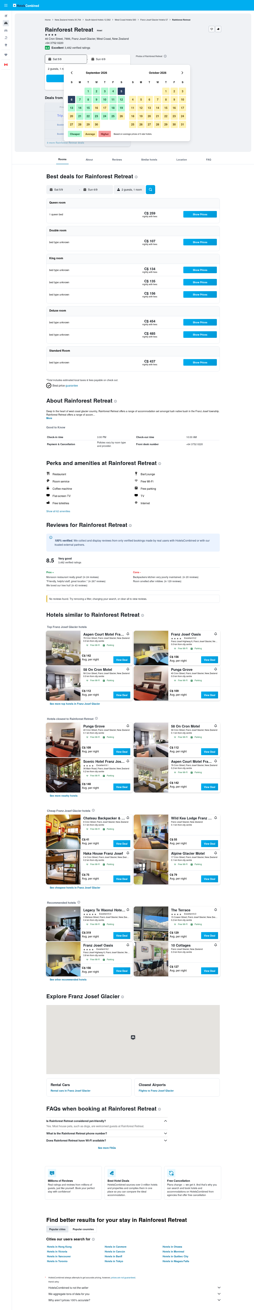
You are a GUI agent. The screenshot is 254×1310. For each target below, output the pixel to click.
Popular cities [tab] (57, 1229)
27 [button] (71, 124)
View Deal (122, 659)
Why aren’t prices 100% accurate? (69, 1300)
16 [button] (96, 108)
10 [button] (104, 99)
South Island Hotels (94, 19)
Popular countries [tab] (83, 1229)
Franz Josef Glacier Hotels (152, 19)
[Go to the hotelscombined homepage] (25, 5)
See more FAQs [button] (107, 1147)
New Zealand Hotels (64, 19)
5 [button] (121, 91)
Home (48, 19)
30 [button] (96, 124)
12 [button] (121, 99)
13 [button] (71, 108)
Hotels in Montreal (173, 1251)
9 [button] (96, 99)
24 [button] (104, 116)
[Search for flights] (5, 15)
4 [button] (113, 91)
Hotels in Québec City (175, 1256)
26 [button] (121, 116)
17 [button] (104, 108)
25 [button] (113, 116)
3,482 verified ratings (77, 48)
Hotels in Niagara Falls (176, 1261)
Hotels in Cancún (115, 1251)
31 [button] (182, 124)
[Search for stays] (5, 23)
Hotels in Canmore (115, 1246)
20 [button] (71, 116)
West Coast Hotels (123, 19)
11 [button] (113, 99)
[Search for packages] (5, 37)
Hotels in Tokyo (114, 1261)
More (49, 418)
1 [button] (88, 91)
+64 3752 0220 (54, 43)
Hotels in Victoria (57, 1251)
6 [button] (71, 99)
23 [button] (96, 116)
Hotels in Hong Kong (59, 1246)
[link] (75, 703)
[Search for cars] (5, 30)
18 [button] (113, 108)
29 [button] (88, 124)
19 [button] (121, 108)
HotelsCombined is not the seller (68, 1288)
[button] (6, 5)
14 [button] (79, 108)
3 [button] (105, 91)
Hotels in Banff (113, 1256)
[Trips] (5, 54)
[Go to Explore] (5, 44)
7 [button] (80, 99)
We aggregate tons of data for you (69, 1294)
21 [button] (79, 116)
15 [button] (88, 108)
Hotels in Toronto (57, 1261)
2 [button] (96, 91)
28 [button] (79, 124)
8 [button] (88, 99)
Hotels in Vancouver (59, 1256)
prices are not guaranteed (123, 1277)
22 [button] (88, 116)
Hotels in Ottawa (172, 1246)
